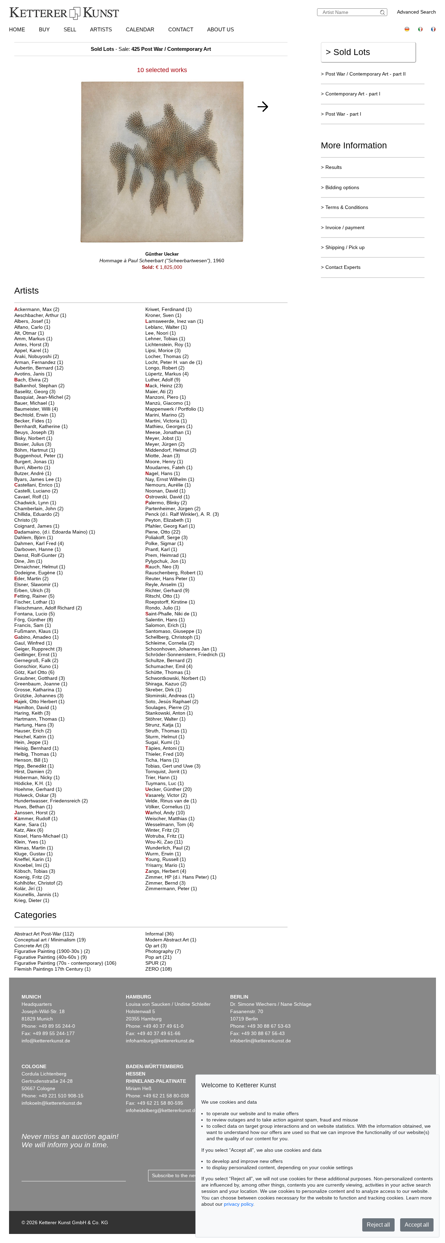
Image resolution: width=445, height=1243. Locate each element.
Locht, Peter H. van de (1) (173, 362)
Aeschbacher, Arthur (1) (40, 315)
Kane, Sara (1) (30, 824)
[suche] (383, 12)
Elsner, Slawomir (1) (36, 584)
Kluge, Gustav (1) (33, 853)
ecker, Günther (164, 789)
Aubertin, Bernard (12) (39, 368)
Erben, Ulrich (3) (32, 590)
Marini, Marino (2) (165, 415)
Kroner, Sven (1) (163, 315)
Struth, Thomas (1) (166, 730)
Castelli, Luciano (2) (36, 491)
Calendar (140, 29)
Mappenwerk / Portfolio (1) (174, 409)
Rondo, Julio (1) (162, 608)
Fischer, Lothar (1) (34, 602)
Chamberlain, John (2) (39, 508)
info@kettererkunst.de (46, 1040)
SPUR (152, 963)
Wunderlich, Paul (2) (167, 847)
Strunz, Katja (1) (163, 725)
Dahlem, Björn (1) (33, 537)
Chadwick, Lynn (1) (35, 502)
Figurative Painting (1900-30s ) (48, 951)
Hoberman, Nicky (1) (37, 777)
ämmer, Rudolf (32, 818)
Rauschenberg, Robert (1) (174, 572)
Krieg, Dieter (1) (31, 900)
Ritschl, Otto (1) (162, 596)
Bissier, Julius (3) (32, 444)
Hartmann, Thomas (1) (39, 719)
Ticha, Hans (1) (162, 760)
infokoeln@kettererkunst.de (52, 1103)
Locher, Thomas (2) (167, 356)
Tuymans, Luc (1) (164, 783)
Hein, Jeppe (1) (31, 742)
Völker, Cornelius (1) (167, 806)
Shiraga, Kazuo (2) (166, 683)
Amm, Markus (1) (33, 338)
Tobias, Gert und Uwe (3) (173, 766)
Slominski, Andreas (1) (170, 695)
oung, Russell (162, 859)
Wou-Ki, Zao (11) (164, 842)
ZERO (152, 969)
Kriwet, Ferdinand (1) (168, 309)
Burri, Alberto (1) (32, 467)
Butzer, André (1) (32, 473)
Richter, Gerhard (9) (167, 590)
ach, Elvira (28, 379)
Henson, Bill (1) (31, 760)
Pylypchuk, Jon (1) (165, 561)
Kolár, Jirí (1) (28, 888)
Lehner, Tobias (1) (165, 338)
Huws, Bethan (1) (33, 806)
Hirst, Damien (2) (33, 771)
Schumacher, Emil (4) (169, 666)
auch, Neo (159, 566)
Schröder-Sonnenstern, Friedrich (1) (185, 654)
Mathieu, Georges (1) (169, 426)
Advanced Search (416, 12)
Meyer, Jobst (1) (163, 438)
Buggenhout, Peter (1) (38, 455)
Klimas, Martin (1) (33, 847)
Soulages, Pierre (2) (167, 707)
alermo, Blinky (163, 502)
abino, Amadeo (33, 637)
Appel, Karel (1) (31, 350)
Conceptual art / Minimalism (44, 939)
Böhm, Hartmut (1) (34, 450)
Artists (101, 29)
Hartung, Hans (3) (34, 725)
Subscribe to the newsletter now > (189, 1175)
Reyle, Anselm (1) (164, 584)
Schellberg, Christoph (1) (172, 637)
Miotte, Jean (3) (162, 455)
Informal (154, 934)
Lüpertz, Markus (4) (167, 373)
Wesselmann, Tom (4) (169, 824)
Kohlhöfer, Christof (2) (38, 883)
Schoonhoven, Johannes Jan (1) (181, 649)
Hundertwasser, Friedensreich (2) (51, 800)
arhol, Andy (160, 812)
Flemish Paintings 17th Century (48, 969)
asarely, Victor (163, 795)
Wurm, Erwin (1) (163, 853)
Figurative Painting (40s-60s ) (46, 957)
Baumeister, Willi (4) (36, 409)
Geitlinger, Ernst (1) (35, 654)
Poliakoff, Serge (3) (166, 537)
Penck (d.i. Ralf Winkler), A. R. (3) (182, 514)
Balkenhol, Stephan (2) (39, 385)
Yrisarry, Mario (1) (165, 865)
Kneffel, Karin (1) (32, 859)
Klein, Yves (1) (30, 842)
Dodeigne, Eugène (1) (38, 572)
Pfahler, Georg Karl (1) (170, 526)
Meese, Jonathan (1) (168, 432)
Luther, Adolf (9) (162, 379)
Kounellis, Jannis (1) (36, 894)
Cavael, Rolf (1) (31, 496)
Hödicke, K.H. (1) (33, 783)
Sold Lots (348, 52)
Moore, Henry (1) (164, 461)
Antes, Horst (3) (31, 344)
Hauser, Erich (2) (32, 730)
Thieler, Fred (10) (164, 754)
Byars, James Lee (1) (38, 479)
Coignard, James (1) (36, 526)
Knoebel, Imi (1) (31, 865)
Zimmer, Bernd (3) (165, 883)
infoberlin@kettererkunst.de (260, 1040)
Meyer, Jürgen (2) (165, 444)
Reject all (378, 1225)
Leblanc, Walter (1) (166, 327)
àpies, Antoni (161, 748)
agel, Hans (159, 473)
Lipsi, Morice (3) (163, 350)
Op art (152, 945)
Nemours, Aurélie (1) (168, 485)
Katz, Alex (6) (28, 830)
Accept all (417, 1225)
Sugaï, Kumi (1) (162, 742)
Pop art (153, 957)
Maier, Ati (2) (159, 391)
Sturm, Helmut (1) (165, 736)
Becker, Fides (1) (33, 421)
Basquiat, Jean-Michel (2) (42, 397)
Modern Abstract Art (167, 939)
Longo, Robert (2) (165, 368)
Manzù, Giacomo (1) (168, 403)
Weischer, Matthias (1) (170, 818)
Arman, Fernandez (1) (38, 362)
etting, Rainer (31, 596)
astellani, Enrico (34, 485)
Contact (180, 29)
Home (17, 29)
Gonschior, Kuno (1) (36, 666)
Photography (159, 951)
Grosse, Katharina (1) (38, 689)
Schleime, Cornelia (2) (169, 643)
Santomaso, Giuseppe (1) (173, 631)
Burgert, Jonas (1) (34, 461)
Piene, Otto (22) (162, 532)
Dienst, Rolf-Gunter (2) (39, 555)
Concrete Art (28, 945)
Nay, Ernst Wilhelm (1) (169, 479)
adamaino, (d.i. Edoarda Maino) (51, 532)
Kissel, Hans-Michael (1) (41, 836)
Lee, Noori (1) (160, 333)
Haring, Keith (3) (32, 713)
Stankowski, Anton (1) (169, 713)
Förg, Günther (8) (33, 619)
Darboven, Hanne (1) (37, 549)
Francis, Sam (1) (32, 625)
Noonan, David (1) (165, 491)
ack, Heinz (159, 385)
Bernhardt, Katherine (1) (41, 426)
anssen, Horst (31, 812)
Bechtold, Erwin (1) (35, 415)
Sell (70, 29)
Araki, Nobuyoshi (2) (36, 356)
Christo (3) (26, 520)
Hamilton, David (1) (35, 707)
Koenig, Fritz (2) (32, 877)
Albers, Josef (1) (32, 321)
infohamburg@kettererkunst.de (160, 1040)
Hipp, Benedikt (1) (34, 766)
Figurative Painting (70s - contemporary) (58, 963)
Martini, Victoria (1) (166, 421)
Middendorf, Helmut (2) (170, 450)
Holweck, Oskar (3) (35, 795)
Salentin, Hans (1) (165, 619)
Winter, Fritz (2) (162, 830)
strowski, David (164, 496)
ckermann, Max (33, 309)
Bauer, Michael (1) (34, 403)
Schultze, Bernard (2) (168, 660)
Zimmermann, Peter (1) (171, 888)
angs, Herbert (162, 871)
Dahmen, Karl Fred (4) (39, 543)
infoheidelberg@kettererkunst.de (162, 1110)
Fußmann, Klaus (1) (36, 631)
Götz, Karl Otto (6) (34, 672)
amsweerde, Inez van (171, 321)
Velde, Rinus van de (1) (171, 800)
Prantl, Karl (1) (161, 549)
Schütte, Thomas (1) (168, 672)
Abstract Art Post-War (37, 934)
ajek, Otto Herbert (36, 701)
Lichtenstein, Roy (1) (168, 344)
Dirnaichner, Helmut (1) (39, 566)
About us (220, 29)
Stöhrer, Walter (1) (165, 719)
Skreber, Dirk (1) (163, 689)
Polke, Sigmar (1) (164, 543)
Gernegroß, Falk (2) (36, 660)
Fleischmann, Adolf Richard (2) (48, 608)
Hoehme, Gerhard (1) (38, 789)
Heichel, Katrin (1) (34, 736)
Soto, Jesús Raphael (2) (172, 701)
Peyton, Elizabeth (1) (168, 520)
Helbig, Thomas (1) (35, 754)
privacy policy (238, 1204)
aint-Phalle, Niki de (168, 613)
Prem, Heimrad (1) (165, 555)
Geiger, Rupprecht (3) (38, 649)
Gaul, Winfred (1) (33, 643)
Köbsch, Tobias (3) (34, 871)
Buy (44, 29)
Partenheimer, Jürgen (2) (173, 508)
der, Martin (28, 578)
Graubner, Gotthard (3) (39, 678)
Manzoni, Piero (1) (165, 397)
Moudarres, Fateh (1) (169, 467)
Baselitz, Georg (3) (35, 391)
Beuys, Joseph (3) (34, 432)
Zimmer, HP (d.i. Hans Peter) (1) (181, 877)
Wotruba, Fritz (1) (164, 836)
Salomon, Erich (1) (165, 625)
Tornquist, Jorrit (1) (166, 771)
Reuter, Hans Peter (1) (170, 578)
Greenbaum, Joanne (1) (40, 683)
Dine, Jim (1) (28, 561)
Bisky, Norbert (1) (33, 438)
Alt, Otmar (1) (29, 333)
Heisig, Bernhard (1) (36, 748)
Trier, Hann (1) (161, 777)
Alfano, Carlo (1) (32, 327)
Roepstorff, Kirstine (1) (170, 602)
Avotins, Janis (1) (33, 373)
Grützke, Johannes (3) (39, 695)
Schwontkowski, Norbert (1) (175, 678)
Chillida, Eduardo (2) (36, 514)
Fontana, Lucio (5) (34, 613)
